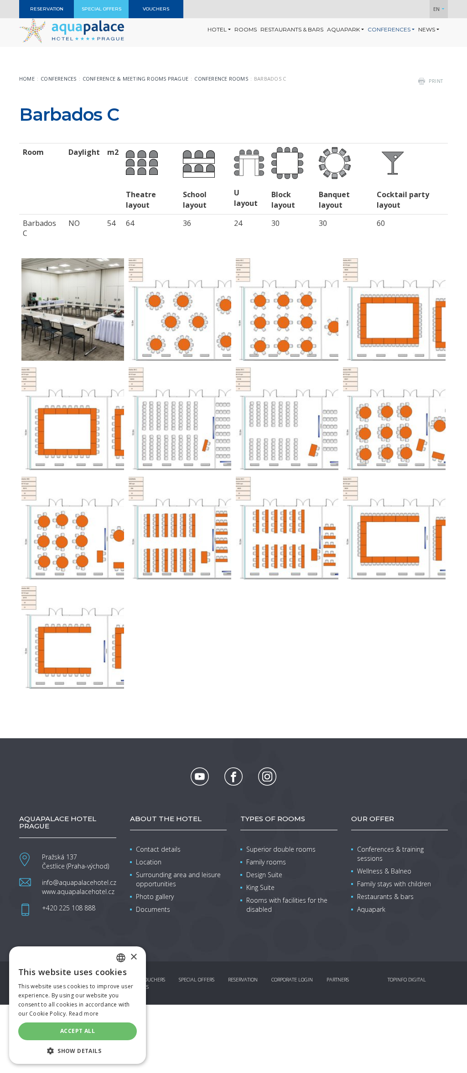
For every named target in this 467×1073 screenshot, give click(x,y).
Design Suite (264, 874)
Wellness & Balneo (384, 871)
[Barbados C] (72, 309)
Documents (153, 909)
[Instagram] (267, 776)
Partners (338, 979)
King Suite (260, 887)
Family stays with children (394, 883)
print (436, 81)
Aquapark (371, 909)
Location (148, 862)
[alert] (77, 1005)
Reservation (243, 979)
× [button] (133, 957)
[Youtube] (200, 776)
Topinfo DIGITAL (407, 979)
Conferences (58, 78)
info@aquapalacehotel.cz (79, 882)
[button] (77, 1050)
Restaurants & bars (385, 896)
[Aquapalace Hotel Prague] (71, 30)
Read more (84, 1013)
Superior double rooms (281, 849)
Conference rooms (221, 78)
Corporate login (292, 979)
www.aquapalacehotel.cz (78, 891)
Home (27, 78)
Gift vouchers (147, 979)
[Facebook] (233, 776)
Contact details (158, 849)
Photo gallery (155, 896)
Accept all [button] (77, 1031)
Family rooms (266, 862)
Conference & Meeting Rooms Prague (135, 78)
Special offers (196, 979)
